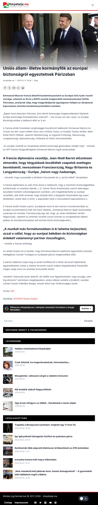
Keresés (88, 320)
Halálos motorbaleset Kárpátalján (33, 348)
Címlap (8, 502)
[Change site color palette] (83, 498)
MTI (13, 291)
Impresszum (21, 502)
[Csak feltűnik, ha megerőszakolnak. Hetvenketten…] (8, 365)
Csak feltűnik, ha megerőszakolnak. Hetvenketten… (43, 362)
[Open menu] (92, 5)
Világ (36, 80)
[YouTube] (50, 502)
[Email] (14, 88)
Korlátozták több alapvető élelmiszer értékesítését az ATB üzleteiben (52, 448)
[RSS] (55, 502)
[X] (9, 88)
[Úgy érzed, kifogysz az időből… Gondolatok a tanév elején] (8, 406)
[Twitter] (40, 502)
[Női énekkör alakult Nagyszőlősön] (8, 393)
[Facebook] (5, 88)
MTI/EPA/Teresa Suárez (25, 298)
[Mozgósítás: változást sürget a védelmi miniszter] (8, 379)
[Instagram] (45, 502)
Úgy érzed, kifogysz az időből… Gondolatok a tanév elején (45, 403)
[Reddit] (23, 88)
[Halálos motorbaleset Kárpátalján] (8, 352)
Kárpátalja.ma (8, 80)
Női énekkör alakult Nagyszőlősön (33, 389)
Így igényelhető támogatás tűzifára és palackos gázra (43, 436)
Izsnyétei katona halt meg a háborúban (36, 459)
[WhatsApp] (18, 88)
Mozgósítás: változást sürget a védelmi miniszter (42, 376)
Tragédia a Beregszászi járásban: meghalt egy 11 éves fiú (45, 425)
